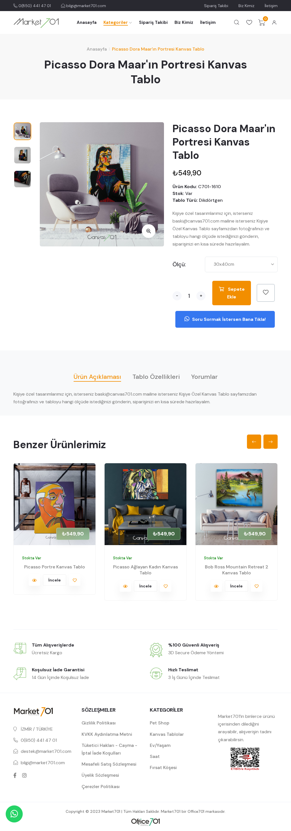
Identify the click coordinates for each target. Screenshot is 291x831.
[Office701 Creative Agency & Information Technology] (145, 821)
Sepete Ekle (236, 293)
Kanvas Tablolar (167, 734)
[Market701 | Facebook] (14, 775)
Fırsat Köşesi (163, 767)
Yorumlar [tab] (204, 376)
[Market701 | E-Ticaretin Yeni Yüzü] (36, 22)
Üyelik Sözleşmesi (100, 775)
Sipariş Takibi (216, 5)
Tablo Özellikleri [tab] (156, 376)
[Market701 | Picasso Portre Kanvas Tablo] (54, 504)
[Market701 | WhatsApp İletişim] (14, 813)
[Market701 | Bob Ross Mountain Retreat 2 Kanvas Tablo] (236, 504)
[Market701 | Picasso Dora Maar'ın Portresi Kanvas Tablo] (148, 231)
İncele (54, 580)
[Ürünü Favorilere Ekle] (266, 293)
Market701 (110, 811)
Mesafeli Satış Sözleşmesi (109, 764)
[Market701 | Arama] (236, 22)
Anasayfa (87, 22)
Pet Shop (159, 723)
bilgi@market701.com (85, 5)
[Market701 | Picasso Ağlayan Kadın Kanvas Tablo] (145, 504)
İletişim (271, 5)
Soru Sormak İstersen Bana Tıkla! (228, 319)
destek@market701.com (46, 751)
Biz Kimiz (246, 5)
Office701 (196, 811)
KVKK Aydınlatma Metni (107, 734)
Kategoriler (115, 22)
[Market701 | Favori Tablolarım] (249, 22)
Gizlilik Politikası (99, 723)
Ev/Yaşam (160, 745)
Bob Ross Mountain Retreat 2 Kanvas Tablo (236, 570)
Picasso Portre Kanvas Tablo (54, 567)
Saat (155, 756)
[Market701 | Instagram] (24, 775)
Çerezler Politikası (101, 787)
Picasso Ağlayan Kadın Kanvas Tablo (145, 570)
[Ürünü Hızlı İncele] (34, 580)
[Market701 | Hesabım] (274, 22)
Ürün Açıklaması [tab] (97, 376)
